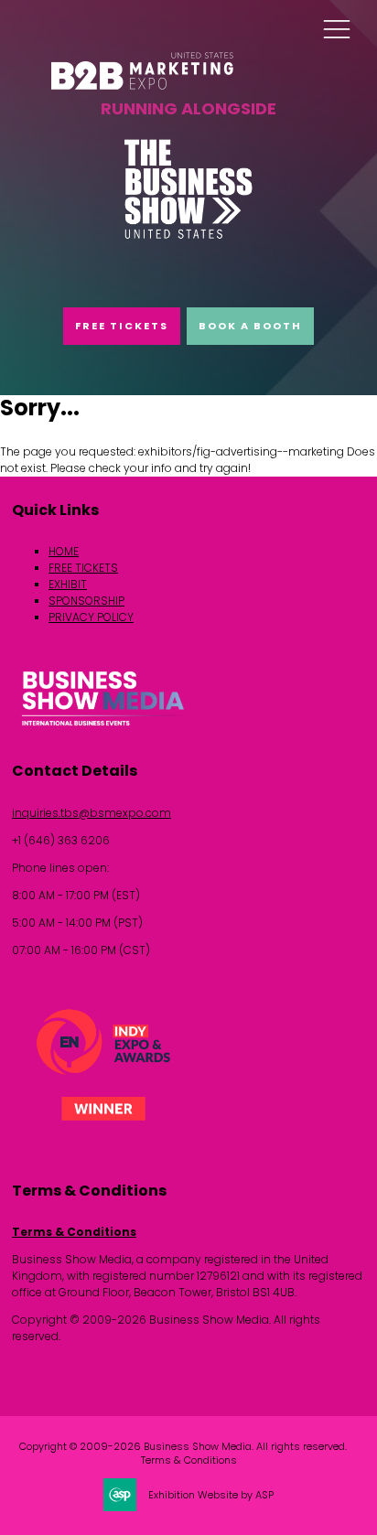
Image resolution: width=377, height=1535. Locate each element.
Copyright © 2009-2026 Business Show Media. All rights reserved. (183, 1447)
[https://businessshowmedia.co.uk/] (103, 728)
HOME (63, 551)
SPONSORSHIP (86, 600)
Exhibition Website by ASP (211, 1495)
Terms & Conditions (74, 1232)
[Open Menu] (336, 28)
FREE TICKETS (121, 325)
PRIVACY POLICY (91, 617)
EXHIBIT (67, 584)
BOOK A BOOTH (250, 325)
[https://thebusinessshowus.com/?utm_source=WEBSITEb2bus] (188, 235)
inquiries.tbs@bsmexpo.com (91, 813)
